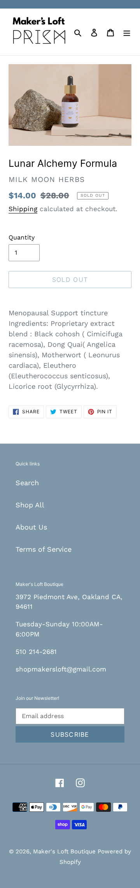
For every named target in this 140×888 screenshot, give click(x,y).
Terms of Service (44, 549)
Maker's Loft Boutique (65, 851)
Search (27, 483)
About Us (31, 527)
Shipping (23, 209)
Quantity (22, 237)
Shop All (30, 505)
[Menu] (127, 32)
